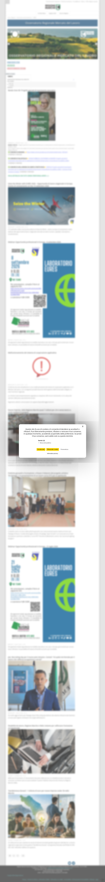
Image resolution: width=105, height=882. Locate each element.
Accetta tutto (41, 449)
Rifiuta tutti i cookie (52, 449)
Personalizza (64, 449)
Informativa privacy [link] (52, 453)
